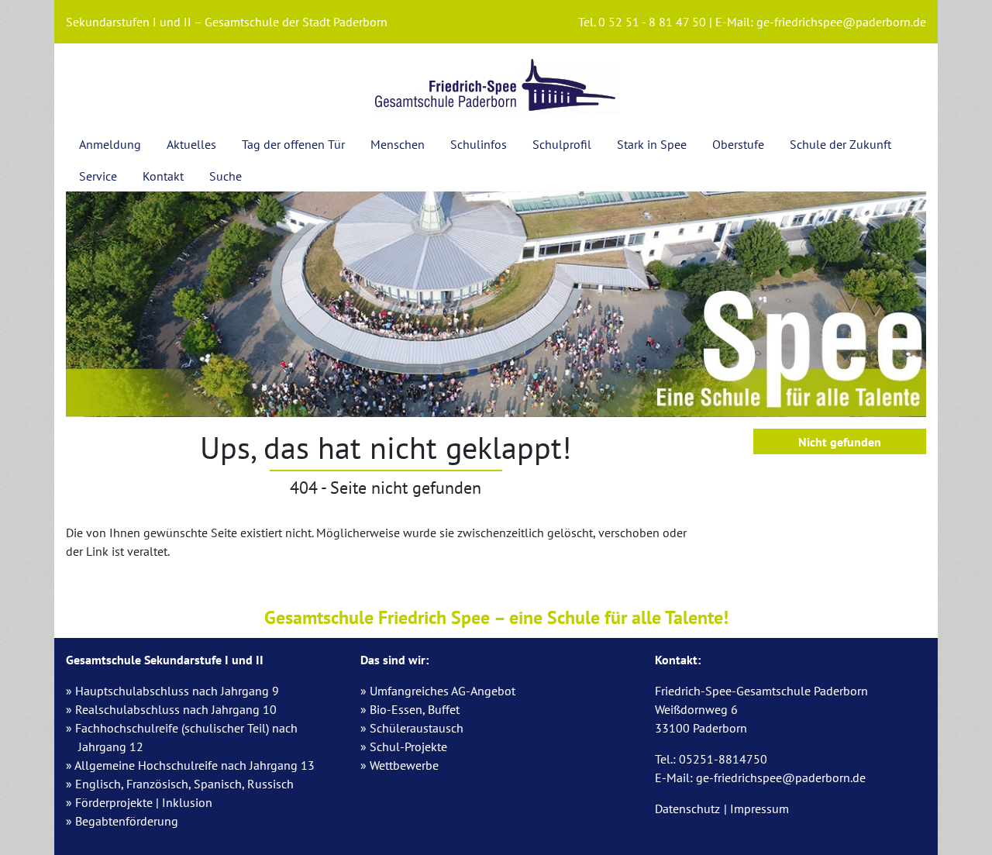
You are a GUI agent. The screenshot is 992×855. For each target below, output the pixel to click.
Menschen (397, 144)
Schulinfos (478, 144)
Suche (225, 176)
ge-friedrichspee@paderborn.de (841, 21)
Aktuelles (191, 144)
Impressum (759, 808)
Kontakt (163, 176)
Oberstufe (738, 144)
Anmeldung (110, 144)
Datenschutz (687, 808)
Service (98, 176)
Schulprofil (561, 144)
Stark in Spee (652, 144)
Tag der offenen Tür (293, 144)
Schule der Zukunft (840, 144)
